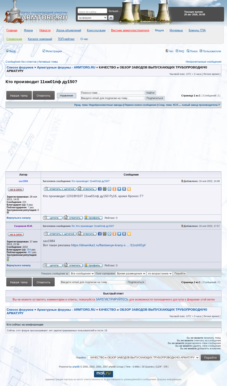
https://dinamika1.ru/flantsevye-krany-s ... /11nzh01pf (108, 245)
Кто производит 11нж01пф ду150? (91, 181)
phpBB (76, 366)
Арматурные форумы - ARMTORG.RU (66, 309)
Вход (12, 51)
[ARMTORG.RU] (39, 12)
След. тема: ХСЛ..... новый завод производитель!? (189, 105)
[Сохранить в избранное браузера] (129, 189)
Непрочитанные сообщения (203, 61)
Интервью (176, 30)
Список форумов (20, 309)
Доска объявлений (68, 30)
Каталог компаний (40, 39)
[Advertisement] (113, 140)
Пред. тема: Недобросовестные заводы (98, 105)
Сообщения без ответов (21, 61)
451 (30, 252)
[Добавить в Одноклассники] (114, 189)
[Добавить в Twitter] (119, 189)
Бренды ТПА (197, 30)
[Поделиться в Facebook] (100, 189)
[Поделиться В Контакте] (124, 189)
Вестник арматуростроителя (130, 30)
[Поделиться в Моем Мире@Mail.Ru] (104, 189)
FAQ (181, 51)
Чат (171, 51)
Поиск (193, 51)
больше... (114, 11)
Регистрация (53, 51)
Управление (66, 95)
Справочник (14, 39)
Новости (45, 30)
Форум (28, 30)
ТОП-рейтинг (66, 39)
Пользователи (211, 51)
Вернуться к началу (19, 217)
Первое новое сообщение (140, 105)
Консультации (96, 30)
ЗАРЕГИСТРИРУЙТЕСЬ (112, 299)
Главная (11, 30)
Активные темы (48, 61)
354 (29, 249)
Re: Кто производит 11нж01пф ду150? (93, 226)
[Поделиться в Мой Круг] (109, 189)
